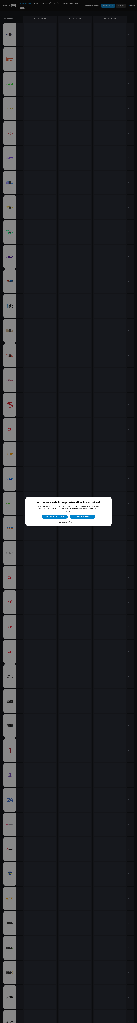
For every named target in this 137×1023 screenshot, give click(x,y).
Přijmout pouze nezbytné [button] (55, 517)
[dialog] (68, 511)
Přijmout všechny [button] (82, 517)
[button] (68, 522)
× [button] (109, 499)
